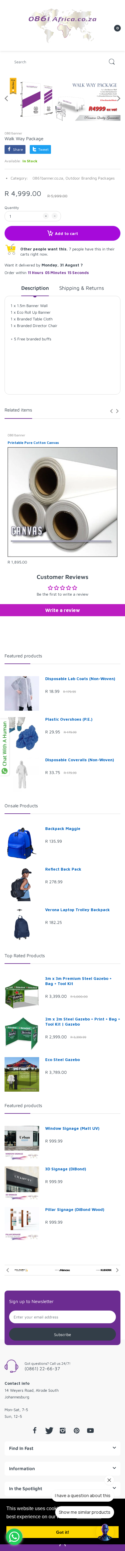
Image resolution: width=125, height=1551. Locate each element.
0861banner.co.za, (48, 178)
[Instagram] (62, 1430)
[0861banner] (62, 24)
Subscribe (62, 1334)
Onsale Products (21, 805)
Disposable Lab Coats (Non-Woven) (80, 678)
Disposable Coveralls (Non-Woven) (79, 759)
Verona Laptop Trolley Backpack (77, 909)
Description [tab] (35, 288)
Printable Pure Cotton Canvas (33, 443)
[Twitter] (48, 1430)
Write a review (62, 610)
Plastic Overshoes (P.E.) (69, 719)
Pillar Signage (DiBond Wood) (74, 1209)
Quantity (12, 207)
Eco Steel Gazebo (62, 1059)
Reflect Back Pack (63, 869)
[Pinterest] (76, 1430)
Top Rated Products (25, 955)
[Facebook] (34, 1430)
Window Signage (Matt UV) (72, 1128)
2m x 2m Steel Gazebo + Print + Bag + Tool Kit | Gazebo (82, 1022)
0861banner (13, 133)
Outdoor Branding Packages (90, 178)
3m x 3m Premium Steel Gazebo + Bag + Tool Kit (78, 981)
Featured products (23, 655)
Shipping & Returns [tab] (81, 288)
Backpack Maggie (62, 828)
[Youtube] (90, 1430)
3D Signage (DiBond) (65, 1168)
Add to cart (66, 233)
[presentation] (111, 410)
